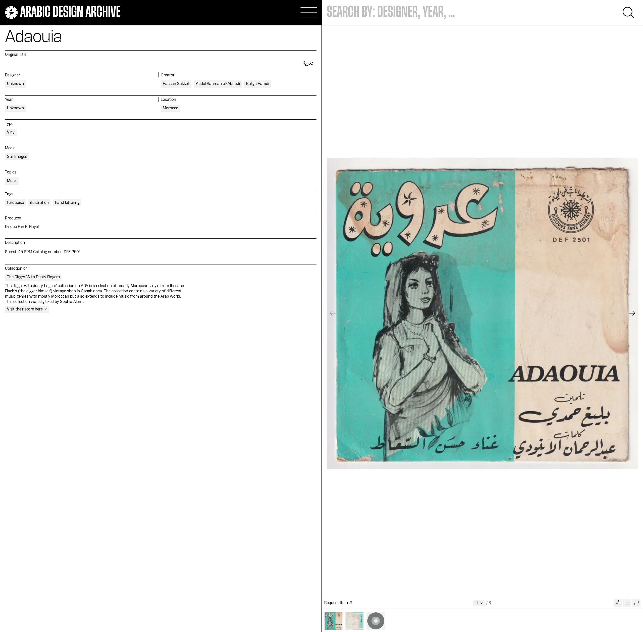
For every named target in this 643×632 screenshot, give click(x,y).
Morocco (170, 108)
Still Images (17, 157)
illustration (39, 203)
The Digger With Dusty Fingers (33, 277)
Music (12, 181)
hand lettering (67, 203)
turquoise (15, 203)
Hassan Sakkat (176, 84)
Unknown (15, 84)
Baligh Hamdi (257, 84)
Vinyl (11, 132)
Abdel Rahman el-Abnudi (218, 84)
